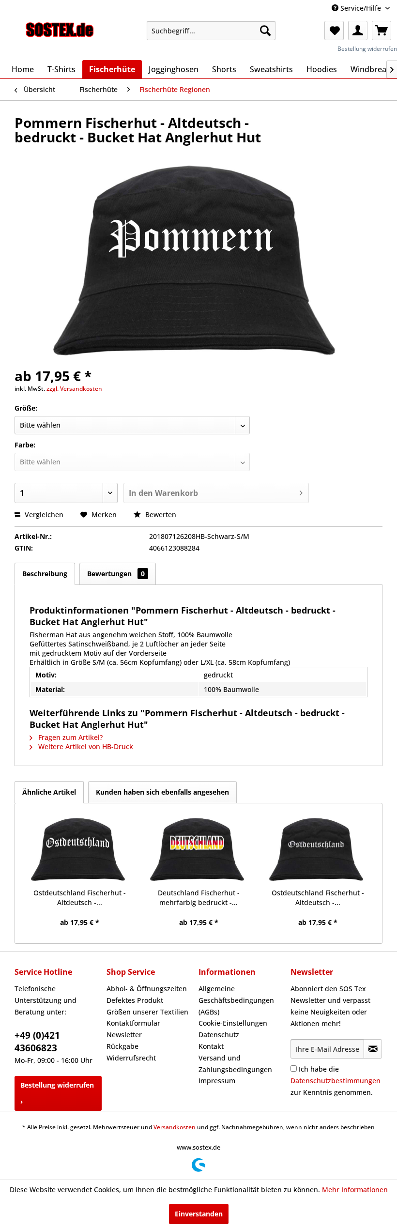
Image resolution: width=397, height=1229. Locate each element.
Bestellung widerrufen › (57, 1093)
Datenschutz (218, 1034)
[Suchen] (265, 30)
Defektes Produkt (135, 1000)
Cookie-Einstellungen (232, 1023)
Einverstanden (199, 1213)
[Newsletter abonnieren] (373, 1049)
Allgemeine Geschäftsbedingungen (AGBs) (236, 1000)
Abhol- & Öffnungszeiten (147, 988)
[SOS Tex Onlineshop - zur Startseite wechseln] (60, 33)
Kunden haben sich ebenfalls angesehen (162, 792)
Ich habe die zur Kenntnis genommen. (335, 1080)
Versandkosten (174, 1127)
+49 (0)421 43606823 (37, 1041)
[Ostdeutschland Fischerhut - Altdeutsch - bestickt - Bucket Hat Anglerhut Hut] (317, 849)
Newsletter (124, 1034)
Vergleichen (43, 514)
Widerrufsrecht (131, 1057)
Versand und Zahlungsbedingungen (235, 1063)
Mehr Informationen (355, 1189)
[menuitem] (211, 30)
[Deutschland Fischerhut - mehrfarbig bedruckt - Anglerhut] (198, 849)
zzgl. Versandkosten (74, 388)
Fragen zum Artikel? (69, 737)
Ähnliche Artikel (49, 792)
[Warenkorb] (381, 30)
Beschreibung (44, 573)
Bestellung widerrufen (367, 49)
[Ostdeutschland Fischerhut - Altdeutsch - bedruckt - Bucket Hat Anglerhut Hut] (79, 849)
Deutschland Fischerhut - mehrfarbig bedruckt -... (199, 897)
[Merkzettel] (334, 30)
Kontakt (211, 1046)
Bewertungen (116, 573)
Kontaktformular (133, 1023)
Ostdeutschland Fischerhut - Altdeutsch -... (79, 897)
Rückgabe (122, 1046)
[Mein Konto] (357, 30)
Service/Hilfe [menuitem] (360, 8)
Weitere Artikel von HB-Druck (84, 746)
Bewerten (159, 514)
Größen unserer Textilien (147, 1011)
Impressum (216, 1080)
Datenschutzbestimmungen (335, 1080)
